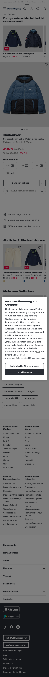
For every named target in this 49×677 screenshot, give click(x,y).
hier (38, 352)
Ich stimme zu (24, 372)
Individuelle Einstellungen (24, 366)
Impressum (40, 358)
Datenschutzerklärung (25, 358)
